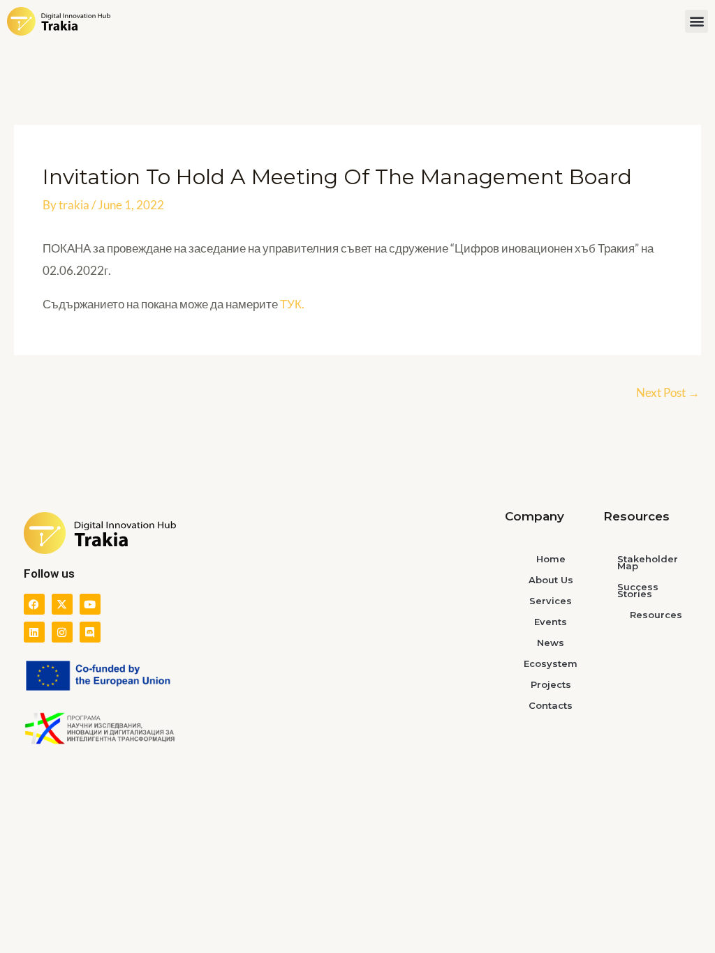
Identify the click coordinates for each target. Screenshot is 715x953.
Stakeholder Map (647, 562)
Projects (551, 684)
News (550, 642)
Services (550, 600)
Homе (551, 558)
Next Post (668, 392)
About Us (551, 579)
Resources (656, 614)
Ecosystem (550, 663)
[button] (696, 21)
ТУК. (292, 304)
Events (550, 621)
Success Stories (637, 590)
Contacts (551, 705)
